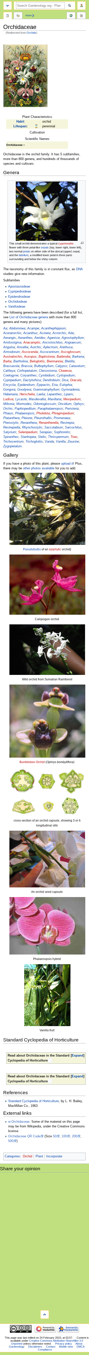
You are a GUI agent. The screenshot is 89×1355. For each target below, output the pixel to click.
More (28, 15)
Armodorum (11, 352)
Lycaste (21, 399)
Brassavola (11, 366)
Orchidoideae (17, 301)
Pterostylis (11, 423)
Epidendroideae (19, 296)
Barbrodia (63, 356)
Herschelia (27, 394)
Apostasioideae (19, 286)
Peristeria (72, 408)
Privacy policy (63, 1343)
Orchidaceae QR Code (24, 1136)
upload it (67, 463)
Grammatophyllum (46, 389)
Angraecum (73, 342)
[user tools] (81, 5)
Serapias (45, 432)
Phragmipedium (63, 413)
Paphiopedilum (25, 408)
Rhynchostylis (32, 427)
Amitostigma (12, 342)
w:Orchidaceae (18, 1121)
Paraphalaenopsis (50, 408)
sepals (45, 247)
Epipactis (43, 385)
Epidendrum (26, 385)
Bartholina (20, 361)
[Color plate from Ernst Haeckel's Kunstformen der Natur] (25, 75)
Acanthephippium (53, 328)
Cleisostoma (48, 370)
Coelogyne (10, 375)
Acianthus (30, 333)
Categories (12, 1156)
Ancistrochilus (52, 342)
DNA (79, 269)
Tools (81, 16)
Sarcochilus (73, 427)
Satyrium (9, 432)
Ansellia (22, 347)
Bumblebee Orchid (32, 762)
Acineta (45, 333)
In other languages (71, 16)
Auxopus (30, 356)
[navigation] (7, 5)
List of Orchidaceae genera (28, 317)
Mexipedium (72, 399)
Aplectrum (50, 347)
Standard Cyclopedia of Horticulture (33, 1101)
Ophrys (78, 404)
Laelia (41, 394)
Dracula (75, 380)
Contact (50, 1346)
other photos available (38, 468)
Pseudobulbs (32, 549)
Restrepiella (11, 427)
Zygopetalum (12, 446)
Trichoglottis (34, 441)
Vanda (49, 441)
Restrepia (67, 423)
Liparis (68, 394)
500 (10, 1141)
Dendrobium (51, 380)
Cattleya (9, 370)
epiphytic (55, 549)
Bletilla (69, 361)
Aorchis (35, 347)
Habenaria (10, 394)
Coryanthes (28, 375)
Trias (73, 437)
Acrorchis (59, 333)
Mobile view (66, 1346)
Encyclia (9, 385)
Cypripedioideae (19, 291)
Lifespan (19, 126)
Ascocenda (30, 352)
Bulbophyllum (43, 366)
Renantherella (48, 423)
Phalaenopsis (24, 413)
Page (7, 16)
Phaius (8, 413)
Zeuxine (73, 441)
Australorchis (12, 356)
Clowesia (65, 370)
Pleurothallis (43, 418)
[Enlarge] (82, 243)
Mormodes (23, 404)
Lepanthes (54, 394)
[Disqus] (44, 1241)
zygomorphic (66, 243)
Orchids (31, 32)
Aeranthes (25, 338)
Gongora (9, 389)
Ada (71, 333)
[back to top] (44, 1314)
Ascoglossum (70, 352)
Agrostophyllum (73, 338)
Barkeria (78, 356)
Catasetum (77, 366)
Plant (39, 1156)
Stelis (42, 437)
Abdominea (17, 328)
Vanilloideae (16, 306)
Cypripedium (12, 380)
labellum (23, 255)
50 (54, 1136)
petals (26, 251)
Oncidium (64, 404)
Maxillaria (54, 399)
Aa (5, 328)
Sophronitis (62, 432)
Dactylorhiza (32, 380)
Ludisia (8, 399)
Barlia (7, 361)
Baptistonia (47, 356)
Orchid (27, 1156)
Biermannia (55, 361)
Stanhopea (28, 437)
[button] (77, 1055)
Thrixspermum (58, 437)
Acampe (33, 328)
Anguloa (9, 347)
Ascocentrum (49, 352)
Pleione (27, 418)
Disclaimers (35, 1346)
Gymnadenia (70, 389)
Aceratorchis (12, 333)
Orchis (8, 408)
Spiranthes (11, 437)
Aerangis (9, 338)
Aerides (39, 338)
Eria (55, 385)
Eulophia (66, 385)
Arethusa (66, 347)
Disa (65, 380)
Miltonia (8, 404)
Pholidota (43, 413)
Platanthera (11, 418)
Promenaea (62, 418)
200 (74, 1136)
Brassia (26, 366)
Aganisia (53, 338)
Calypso (61, 366)
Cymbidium (47, 375)
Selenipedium (27, 432)
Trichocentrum (13, 441)
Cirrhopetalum (27, 370)
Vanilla (61, 441)
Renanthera (29, 423)
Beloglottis (37, 361)
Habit (20, 121)
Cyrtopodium (66, 375)
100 (64, 1136)
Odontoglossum (44, 404)
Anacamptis (31, 342)
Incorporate (54, 1156)
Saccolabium (53, 427)
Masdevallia (37, 399)
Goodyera (24, 389)
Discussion (18, 16)
